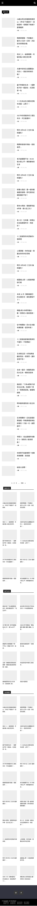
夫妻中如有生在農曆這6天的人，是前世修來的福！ (25, 71)
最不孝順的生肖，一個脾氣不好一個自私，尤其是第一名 (26, 87)
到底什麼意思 (24, 681)
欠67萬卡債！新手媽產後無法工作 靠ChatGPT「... (9, 627)
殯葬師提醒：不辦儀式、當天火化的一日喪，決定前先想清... (27, 505)
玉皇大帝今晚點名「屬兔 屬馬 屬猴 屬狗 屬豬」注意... (27, 627)
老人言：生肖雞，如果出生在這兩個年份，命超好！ (26, 223)
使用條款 (26, 903)
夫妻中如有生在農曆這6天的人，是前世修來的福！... (27, 524)
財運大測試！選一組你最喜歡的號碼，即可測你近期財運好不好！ (26, 192)
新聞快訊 (13, 903)
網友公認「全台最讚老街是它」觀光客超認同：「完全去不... (10, 608)
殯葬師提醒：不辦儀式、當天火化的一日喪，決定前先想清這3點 (26, 41)
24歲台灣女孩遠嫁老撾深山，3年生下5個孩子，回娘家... (9, 505)
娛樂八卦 (6, 903)
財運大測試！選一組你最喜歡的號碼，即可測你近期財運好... (27, 804)
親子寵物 (26, 902)
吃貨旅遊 (13, 902)
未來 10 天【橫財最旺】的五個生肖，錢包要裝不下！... (9, 879)
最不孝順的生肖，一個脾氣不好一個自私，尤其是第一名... (9, 543)
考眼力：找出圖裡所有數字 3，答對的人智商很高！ (26, 439)
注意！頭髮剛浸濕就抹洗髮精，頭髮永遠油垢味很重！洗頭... (9, 665)
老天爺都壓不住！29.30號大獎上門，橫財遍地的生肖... (27, 580)
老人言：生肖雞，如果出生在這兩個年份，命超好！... (27, 822)
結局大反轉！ (22, 467)
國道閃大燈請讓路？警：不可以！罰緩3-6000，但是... (9, 646)
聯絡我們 (19, 903)
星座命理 (19, 902)
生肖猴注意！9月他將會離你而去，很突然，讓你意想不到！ (26, 356)
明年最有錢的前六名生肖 (26, 403)
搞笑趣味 (6, 902)
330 (22, 483)
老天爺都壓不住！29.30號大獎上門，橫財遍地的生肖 (26, 161)
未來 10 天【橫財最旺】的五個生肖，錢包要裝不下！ (26, 297)
